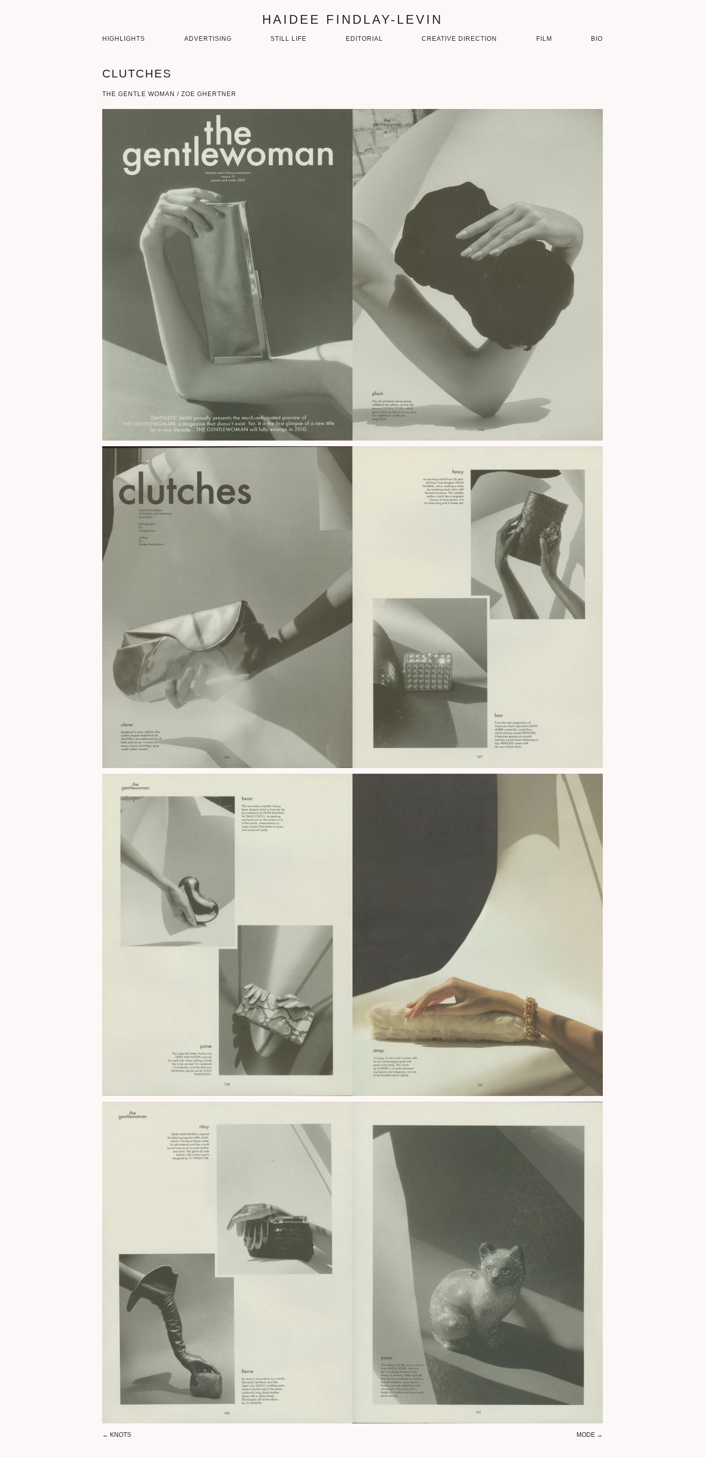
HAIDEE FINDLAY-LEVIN (352, 19)
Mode (585, 1434)
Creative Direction (459, 38)
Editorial (364, 38)
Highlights (123, 38)
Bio (597, 38)
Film (544, 38)
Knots (120, 1434)
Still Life (288, 38)
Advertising (208, 38)
